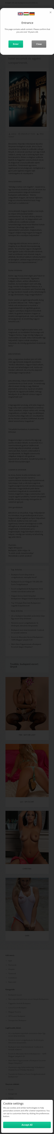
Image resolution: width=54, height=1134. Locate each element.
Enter (16, 44)
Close (39, 44)
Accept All (27, 1124)
